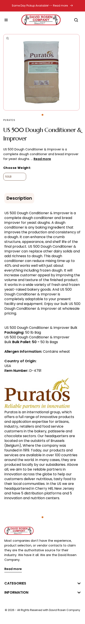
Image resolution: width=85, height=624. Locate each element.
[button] (6, 20)
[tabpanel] (42, 72)
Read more (13, 569)
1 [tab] (42, 115)
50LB (8, 176)
